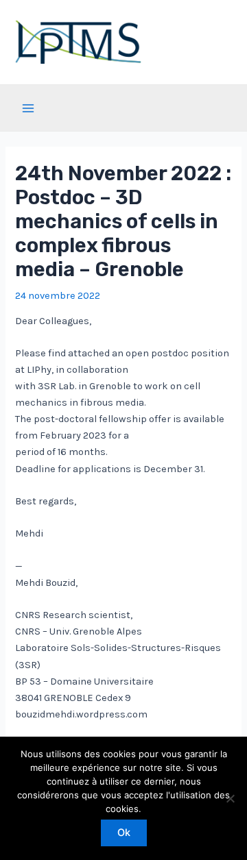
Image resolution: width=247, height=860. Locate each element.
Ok (123, 832)
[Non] (230, 798)
